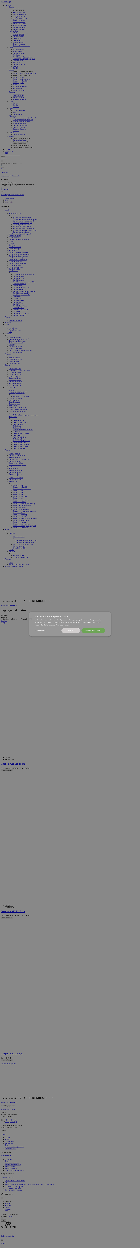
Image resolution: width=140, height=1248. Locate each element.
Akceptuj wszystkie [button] (93, 630)
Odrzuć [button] (71, 630)
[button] (40, 630)
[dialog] (70, 624)
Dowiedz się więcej (62, 625)
